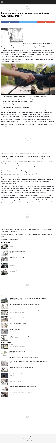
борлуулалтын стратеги (20, 47)
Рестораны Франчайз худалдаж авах (18, 317)
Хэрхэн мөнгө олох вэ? (14, 329)
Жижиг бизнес (4, 10)
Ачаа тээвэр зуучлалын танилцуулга (18, 323)
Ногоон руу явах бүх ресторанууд (17, 351)
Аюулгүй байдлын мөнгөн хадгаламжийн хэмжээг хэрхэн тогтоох (25, 304)
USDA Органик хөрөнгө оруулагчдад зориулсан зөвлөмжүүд (23, 357)
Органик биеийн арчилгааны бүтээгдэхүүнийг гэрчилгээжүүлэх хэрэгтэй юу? (28, 298)
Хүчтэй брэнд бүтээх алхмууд (16, 257)
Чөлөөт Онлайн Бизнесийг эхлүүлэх (18, 373)
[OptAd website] (50, 94)
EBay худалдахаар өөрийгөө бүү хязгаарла (19, 336)
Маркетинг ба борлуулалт (13, 10)
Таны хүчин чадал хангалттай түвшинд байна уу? (21, 367)
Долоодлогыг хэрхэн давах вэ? (17, 251)
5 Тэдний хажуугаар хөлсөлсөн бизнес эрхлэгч (20, 392)
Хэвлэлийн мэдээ (13, 270)
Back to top (28, 436)
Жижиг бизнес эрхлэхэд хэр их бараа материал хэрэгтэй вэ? (24, 310)
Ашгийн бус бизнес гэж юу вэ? (16, 380)
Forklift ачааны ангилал (15, 344)
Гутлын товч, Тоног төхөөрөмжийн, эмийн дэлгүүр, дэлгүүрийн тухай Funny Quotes (29, 361)
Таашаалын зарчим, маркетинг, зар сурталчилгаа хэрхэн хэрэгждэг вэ (26, 244)
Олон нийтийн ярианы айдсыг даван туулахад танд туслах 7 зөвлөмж (26, 263)
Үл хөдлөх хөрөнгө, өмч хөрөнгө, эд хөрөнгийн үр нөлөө (22, 386)
